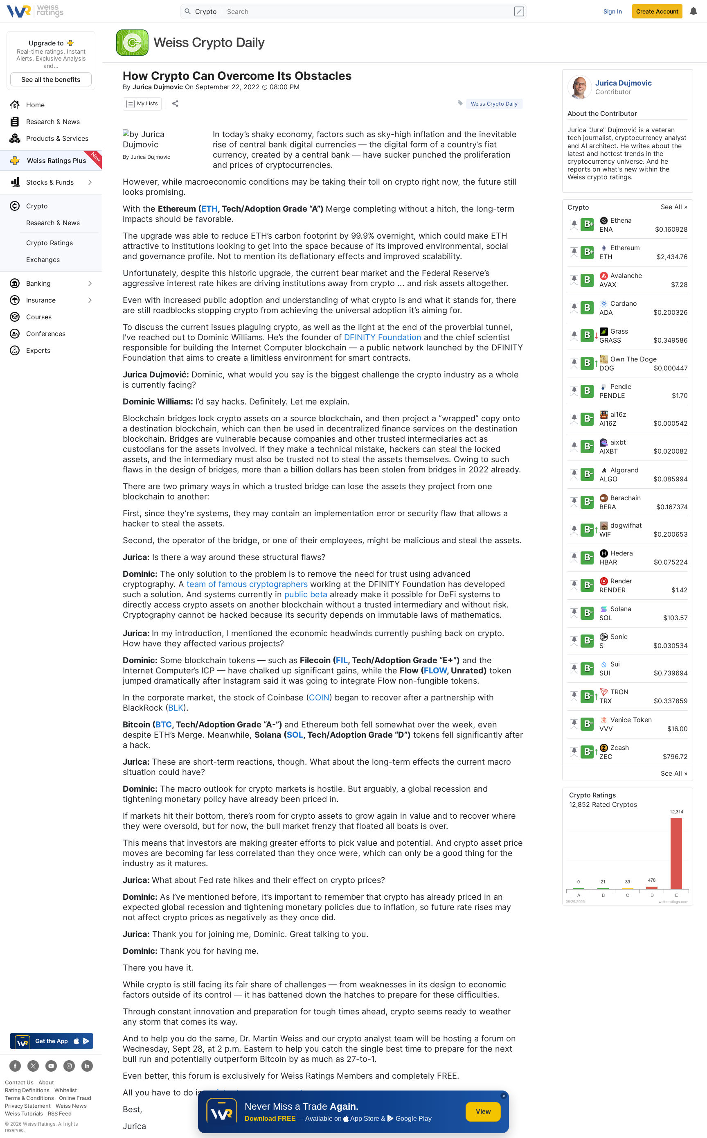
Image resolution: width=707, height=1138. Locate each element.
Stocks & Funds (50, 182)
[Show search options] (520, 11)
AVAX (607, 284)
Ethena (620, 220)
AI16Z (608, 423)
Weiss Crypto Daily (494, 104)
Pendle (619, 386)
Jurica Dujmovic (158, 87)
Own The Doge (632, 359)
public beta (305, 594)
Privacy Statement (28, 1106)
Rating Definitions (27, 1090)
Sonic (618, 636)
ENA (606, 229)
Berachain (624, 498)
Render (620, 581)
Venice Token (630, 720)
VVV (606, 729)
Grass (618, 331)
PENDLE (612, 395)
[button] (142, 104)
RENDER (612, 590)
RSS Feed (60, 1113)
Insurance (41, 300)
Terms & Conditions (29, 1098)
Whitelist (65, 1090)
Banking (38, 283)
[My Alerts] (693, 11)
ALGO (608, 479)
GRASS (610, 340)
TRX (605, 701)
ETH (605, 257)
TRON (618, 692)
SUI (604, 673)
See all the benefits (51, 79)
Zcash (618, 747)
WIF (605, 534)
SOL (605, 618)
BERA (607, 507)
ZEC (605, 756)
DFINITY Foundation (382, 337)
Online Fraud (75, 1098)
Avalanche (625, 275)
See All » (674, 207)
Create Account (657, 11)
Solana (619, 609)
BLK (175, 708)
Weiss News (71, 1106)
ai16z (617, 414)
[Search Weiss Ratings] (187, 11)
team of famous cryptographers (247, 584)
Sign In (612, 11)
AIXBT (608, 451)
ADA (606, 312)
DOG (606, 368)
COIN (319, 697)
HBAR (608, 562)
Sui (614, 664)
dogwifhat (625, 525)
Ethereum (624, 248)
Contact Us (19, 1082)
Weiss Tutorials (24, 1113)
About (46, 1082)
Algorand (623, 470)
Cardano (622, 303)
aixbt (617, 442)
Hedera (620, 553)
